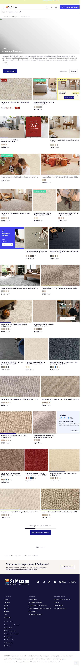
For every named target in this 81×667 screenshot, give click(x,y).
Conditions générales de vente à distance (60, 656)
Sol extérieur (7, 617)
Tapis (5, 614)
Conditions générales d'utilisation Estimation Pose (42, 659)
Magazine (56, 602)
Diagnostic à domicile (35, 614)
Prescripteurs (8, 637)
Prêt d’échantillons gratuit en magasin (40, 608)
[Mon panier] (55, 7)
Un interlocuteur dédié (35, 602)
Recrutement (7, 646)
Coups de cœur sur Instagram (62, 599)
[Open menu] (2, 7)
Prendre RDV (8, 628)
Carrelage (7, 602)
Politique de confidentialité (28, 662)
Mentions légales (61, 659)
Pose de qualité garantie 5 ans (38, 605)
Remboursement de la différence (12, 662)
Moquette (6, 611)
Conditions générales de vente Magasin (39, 656)
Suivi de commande (10, 631)
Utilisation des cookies (55, 662)
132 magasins (33, 599)
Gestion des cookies (42, 662)
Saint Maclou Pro (9, 640)
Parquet (6, 599)
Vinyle (6, 608)
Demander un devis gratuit (11, 625)
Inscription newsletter (60, 608)
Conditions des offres (21, 656)
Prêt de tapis (32, 611)
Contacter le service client (11, 634)
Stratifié (6, 605)
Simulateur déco (58, 605)
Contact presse (8, 643)
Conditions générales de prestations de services (16, 659)
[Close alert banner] (78, 2)
